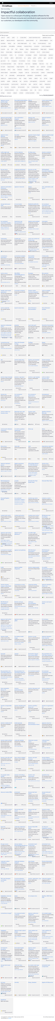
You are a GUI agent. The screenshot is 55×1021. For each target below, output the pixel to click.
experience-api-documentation (19, 222)
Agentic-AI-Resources (47, 982)
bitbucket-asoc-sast (20, 411)
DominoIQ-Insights (19, 947)
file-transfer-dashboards (31, 256)
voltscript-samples (19, 740)
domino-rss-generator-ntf (47, 706)
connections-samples (20, 256)
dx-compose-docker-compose (20, 914)
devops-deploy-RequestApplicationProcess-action (22, 844)
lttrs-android (45, 273)
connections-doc (5, 342)
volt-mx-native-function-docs (46, 377)
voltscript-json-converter (46, 741)
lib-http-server (31, 152)
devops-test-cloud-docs (6, 965)
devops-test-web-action (19, 810)
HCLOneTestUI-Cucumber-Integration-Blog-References (48, 170)
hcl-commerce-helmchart (18, 395)
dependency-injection (47, 446)
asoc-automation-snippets (19, 118)
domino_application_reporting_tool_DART (39, 878)
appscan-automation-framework (6, 187)
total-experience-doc (47, 532)
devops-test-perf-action (46, 792)
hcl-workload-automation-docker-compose (6, 222)
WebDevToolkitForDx (33, 204)
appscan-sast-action (6, 532)
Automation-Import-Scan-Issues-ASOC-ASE (33, 654)
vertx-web (17, 446)
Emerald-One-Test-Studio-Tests (33, 481)
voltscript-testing (32, 584)
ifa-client (17, 135)
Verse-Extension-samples (46, 308)
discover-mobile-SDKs (6, 792)
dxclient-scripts (46, 809)
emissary (30, 619)
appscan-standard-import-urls (47, 585)
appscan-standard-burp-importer (47, 637)
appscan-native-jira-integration (33, 914)
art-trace (3, 982)
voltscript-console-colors (33, 741)
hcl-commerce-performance (32, 395)
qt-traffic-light (32, 532)
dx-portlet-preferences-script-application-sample (47, 948)
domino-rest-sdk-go (20, 775)
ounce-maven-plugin (47, 100)
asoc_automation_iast (47, 186)
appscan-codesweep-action (6, 325)
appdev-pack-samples (33, 221)
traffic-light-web (5, 152)
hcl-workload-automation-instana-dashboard (20, 498)
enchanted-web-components (46, 965)
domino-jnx (4, 394)
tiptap (16, 896)
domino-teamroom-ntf (47, 688)
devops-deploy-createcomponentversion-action (48, 758)
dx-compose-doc (32, 896)
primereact (17, 792)
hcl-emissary (45, 619)
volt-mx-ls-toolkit (46, 238)
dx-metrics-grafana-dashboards (20, 429)
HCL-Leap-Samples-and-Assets (6, 879)
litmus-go (30, 429)
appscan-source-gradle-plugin (5, 101)
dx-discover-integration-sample (47, 827)
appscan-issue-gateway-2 (18, 533)
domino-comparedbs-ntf (6, 706)
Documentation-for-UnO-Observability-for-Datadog (47, 654)
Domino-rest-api (19, 602)
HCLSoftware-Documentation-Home (33, 723)
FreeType (30, 342)
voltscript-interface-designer (20, 862)
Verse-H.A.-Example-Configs (20, 343)
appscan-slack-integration (32, 948)
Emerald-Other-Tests (47, 480)
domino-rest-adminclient (31, 775)
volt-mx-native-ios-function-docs (5, 412)
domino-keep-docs (19, 359)
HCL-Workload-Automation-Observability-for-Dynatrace (46, 550)
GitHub (9, 1018)
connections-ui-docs (20, 584)
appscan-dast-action (6, 619)
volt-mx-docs (4, 273)
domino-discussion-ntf (34, 688)
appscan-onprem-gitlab (19, 619)
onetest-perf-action (19, 515)
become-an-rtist (32, 169)
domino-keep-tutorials (6, 377)
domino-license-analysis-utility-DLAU (6, 585)
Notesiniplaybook (5, 480)
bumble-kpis (18, 238)
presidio (17, 480)
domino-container (46, 152)
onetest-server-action (33, 515)
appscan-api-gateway (20, 550)
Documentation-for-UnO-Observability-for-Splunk (6, 671)
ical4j (2, 567)
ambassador (4, 238)
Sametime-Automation (47, 325)
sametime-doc (45, 775)
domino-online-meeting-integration (33, 291)
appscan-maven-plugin (34, 135)
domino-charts (4, 636)
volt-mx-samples (46, 290)
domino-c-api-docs (19, 377)
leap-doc (3, 826)
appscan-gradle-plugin (47, 135)
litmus (43, 429)
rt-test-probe (45, 256)
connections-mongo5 (6, 550)
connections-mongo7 (6, 913)
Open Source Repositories (23, 5)
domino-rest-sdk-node (6, 757)
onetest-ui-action (46, 498)
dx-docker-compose (20, 290)
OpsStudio (3, 999)
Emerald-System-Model (5, 498)
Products (33, 5)
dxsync (30, 186)
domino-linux (45, 463)
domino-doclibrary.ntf (20, 705)
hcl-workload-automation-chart (46, 204)
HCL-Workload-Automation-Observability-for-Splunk (32, 550)
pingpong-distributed (20, 169)
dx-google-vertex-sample (5, 775)
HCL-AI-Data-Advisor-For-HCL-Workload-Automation (33, 464)
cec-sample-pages (46, 913)
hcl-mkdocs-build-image (19, 637)
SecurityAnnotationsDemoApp (22, 100)
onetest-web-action (6, 515)
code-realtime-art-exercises (46, 931)
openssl (16, 653)
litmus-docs (4, 446)
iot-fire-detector (19, 152)
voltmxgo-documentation (32, 602)
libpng (43, 342)
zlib (2, 359)
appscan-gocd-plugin (6, 117)
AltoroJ (30, 100)
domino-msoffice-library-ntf (32, 706)
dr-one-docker (18, 204)
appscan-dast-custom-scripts (20, 931)
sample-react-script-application (6, 291)
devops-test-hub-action (32, 792)
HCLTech (51, 3)
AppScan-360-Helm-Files (47, 896)
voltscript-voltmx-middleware (5, 862)
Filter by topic (4, 35)
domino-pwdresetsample (19, 689)
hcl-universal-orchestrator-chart (46, 671)
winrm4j (17, 982)
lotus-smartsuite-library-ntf (5, 689)
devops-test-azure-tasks (5, 204)
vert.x (29, 446)
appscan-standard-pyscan (5, 464)
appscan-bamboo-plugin (46, 118)
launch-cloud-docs (19, 308)
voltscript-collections (20, 826)
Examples (30, 273)
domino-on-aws (32, 636)
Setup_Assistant (32, 982)
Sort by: (41, 95)
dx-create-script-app (33, 965)
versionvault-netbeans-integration (6, 429)
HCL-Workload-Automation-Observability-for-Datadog (5, 602)
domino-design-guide (33, 567)
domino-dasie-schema (6, 740)
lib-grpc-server (4, 844)
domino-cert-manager (33, 359)
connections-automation (4, 256)
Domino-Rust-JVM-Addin (33, 827)
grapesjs (17, 325)
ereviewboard (45, 394)
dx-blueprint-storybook (4, 948)
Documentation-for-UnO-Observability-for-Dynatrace (20, 671)
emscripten (45, 221)
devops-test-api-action (32, 810)
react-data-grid (32, 325)
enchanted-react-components (32, 844)
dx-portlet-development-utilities (47, 568)
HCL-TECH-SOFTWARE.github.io (20, 274)
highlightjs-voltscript (6, 896)
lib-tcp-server (4, 169)
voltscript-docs (18, 965)
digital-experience (19, 463)
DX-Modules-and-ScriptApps (46, 516)
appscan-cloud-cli (46, 723)
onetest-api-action (33, 498)
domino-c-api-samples (34, 377)
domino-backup (46, 359)
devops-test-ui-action (6, 809)
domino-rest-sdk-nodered (32, 758)
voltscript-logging (46, 878)
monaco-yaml (31, 411)
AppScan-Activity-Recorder (46, 412)
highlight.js (3, 930)
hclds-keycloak (18, 723)
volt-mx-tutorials (5, 308)
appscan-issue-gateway (4, 135)
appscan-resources (19, 186)
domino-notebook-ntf (6, 723)
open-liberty (31, 861)
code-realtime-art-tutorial (33, 931)
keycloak (3, 653)
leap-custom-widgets (20, 757)
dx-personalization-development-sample (20, 879)
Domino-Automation (47, 861)
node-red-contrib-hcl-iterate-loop (34, 239)
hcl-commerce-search (33, 671)
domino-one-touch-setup (47, 602)
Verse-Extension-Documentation (32, 308)
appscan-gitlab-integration (19, 568)
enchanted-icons (46, 844)
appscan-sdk (31, 117)
